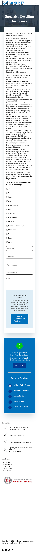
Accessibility (6, 470)
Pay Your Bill (19, 401)
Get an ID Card (19, 396)
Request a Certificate (21, 390)
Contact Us (6, 466)
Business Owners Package (16, 226)
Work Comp (12, 230)
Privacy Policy (7, 468)
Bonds (10, 238)
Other (10, 242)
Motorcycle (11, 213)
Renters (10, 201)
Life (9, 209)
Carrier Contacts (7, 464)
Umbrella (11, 221)
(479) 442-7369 (19, 435)
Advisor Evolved (16, 543)
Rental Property (13, 205)
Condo (10, 197)
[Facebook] (3, 550)
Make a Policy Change (22, 385)
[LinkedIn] (12, 550)
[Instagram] (9, 550)
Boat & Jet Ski (12, 217)
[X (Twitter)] (6, 550)
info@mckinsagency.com (22, 442)
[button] (19, 319)
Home (10, 193)
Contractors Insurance (15, 234)
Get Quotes (6, 462)
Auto (9, 189)
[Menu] (36, 3)
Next (8, 279)
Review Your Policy (21, 407)
